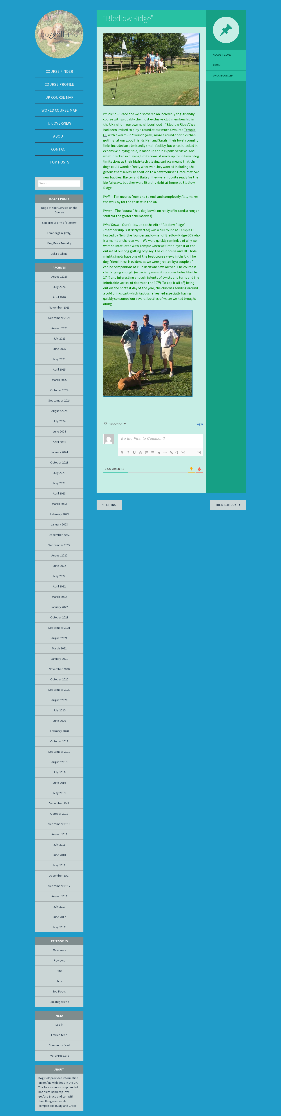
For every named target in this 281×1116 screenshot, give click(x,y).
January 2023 (59, 524)
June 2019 (59, 783)
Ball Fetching (59, 254)
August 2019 (59, 762)
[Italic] (128, 452)
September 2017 (59, 886)
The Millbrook (226, 505)
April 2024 (59, 442)
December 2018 (59, 803)
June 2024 (59, 431)
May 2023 (59, 483)
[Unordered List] (153, 452)
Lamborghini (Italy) (59, 233)
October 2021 (59, 617)
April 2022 (59, 586)
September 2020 (59, 690)
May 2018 (59, 865)
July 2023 (59, 473)
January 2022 (59, 607)
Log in (59, 1025)
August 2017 (59, 896)
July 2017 (59, 907)
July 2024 (59, 421)
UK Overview (59, 123)
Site (59, 971)
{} (176, 452)
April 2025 (59, 369)
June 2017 (59, 917)
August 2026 (59, 276)
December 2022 (59, 535)
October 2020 (59, 679)
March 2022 (59, 597)
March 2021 (59, 648)
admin (216, 65)
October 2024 (59, 390)
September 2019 (59, 752)
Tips (59, 981)
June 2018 (59, 855)
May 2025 (59, 359)
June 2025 (59, 349)
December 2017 (59, 876)
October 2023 (59, 462)
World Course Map (59, 110)
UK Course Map (59, 97)
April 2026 (59, 297)
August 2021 (59, 638)
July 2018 (59, 845)
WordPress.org (59, 1056)
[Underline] (134, 452)
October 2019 (59, 741)
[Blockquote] (159, 452)
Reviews (59, 960)
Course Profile (59, 84)
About (59, 136)
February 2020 (59, 731)
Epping (111, 505)
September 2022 (59, 545)
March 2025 (59, 380)
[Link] (171, 452)
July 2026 (59, 287)
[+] (183, 452)
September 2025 (59, 318)
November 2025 (59, 307)
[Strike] (140, 452)
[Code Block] (165, 452)
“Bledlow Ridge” (128, 18)
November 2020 (59, 669)
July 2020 (59, 710)
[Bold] (122, 452)
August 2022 (59, 555)
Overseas (59, 950)
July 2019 (59, 772)
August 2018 (59, 834)
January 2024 (59, 452)
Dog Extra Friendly (59, 243)
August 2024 (59, 411)
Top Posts (59, 162)
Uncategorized (223, 75)
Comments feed (59, 1045)
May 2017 (59, 927)
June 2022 (59, 566)
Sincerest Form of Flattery (59, 223)
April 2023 (59, 493)
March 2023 (59, 504)
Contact (59, 149)
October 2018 (59, 814)
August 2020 (59, 700)
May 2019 (59, 793)
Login (199, 424)
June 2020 (59, 721)
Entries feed (59, 1035)
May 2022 (59, 576)
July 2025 (59, 338)
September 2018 (59, 824)
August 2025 (59, 328)
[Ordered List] (147, 452)
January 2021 (59, 659)
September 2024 (59, 400)
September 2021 (59, 628)
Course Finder (59, 71)
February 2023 (59, 514)
